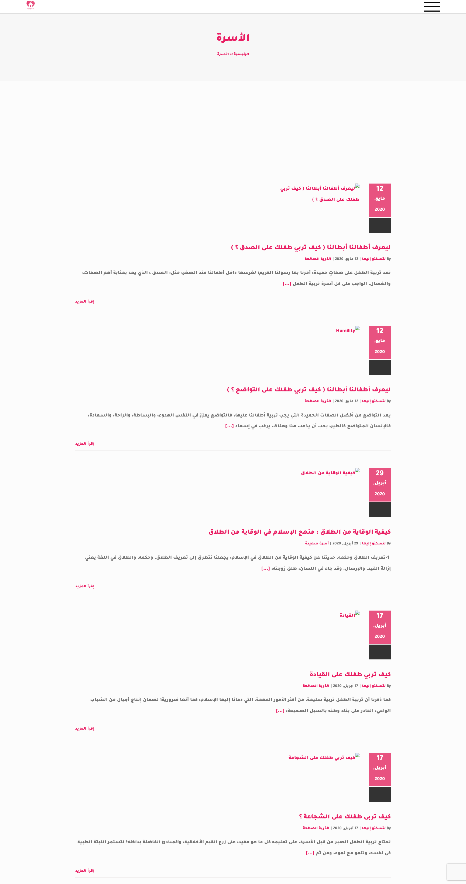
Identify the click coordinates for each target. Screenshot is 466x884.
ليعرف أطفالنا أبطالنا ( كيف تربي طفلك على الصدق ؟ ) (311, 248)
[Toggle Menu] (432, 7)
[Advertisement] (233, 121)
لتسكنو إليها (374, 259)
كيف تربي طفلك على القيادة (350, 675)
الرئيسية (241, 54)
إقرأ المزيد (85, 302)
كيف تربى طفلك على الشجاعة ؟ (345, 817)
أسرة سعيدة (317, 544)
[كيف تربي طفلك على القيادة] (316, 638)
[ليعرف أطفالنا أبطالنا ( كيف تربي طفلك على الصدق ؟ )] (316, 211)
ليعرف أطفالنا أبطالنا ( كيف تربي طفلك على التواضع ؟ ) (309, 390)
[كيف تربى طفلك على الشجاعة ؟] (316, 780)
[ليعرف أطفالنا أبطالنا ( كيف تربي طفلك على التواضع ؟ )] (316, 353)
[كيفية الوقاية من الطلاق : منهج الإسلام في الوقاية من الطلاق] (316, 495)
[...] (287, 284)
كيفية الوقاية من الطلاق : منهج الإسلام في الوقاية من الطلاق (299, 533)
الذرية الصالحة (318, 259)
